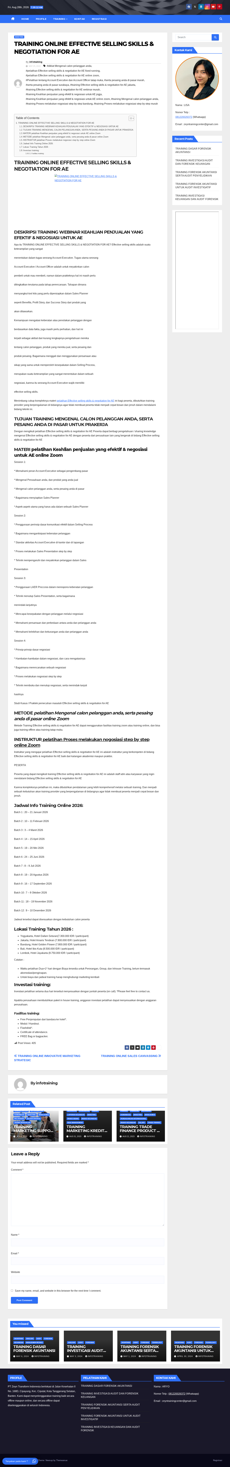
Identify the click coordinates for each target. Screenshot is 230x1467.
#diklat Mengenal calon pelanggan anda (69, 66)
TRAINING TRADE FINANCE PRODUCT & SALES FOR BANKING (140, 1131)
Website (15, 1272)
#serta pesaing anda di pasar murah (124, 80)
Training (59, 19)
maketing (19, 37)
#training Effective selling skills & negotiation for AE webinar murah (63, 89)
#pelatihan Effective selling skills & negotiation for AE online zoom (62, 75)
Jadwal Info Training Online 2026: (38, 143)
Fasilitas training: (37, 153)
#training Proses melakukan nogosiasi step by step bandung (59, 103)
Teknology (157, 1342)
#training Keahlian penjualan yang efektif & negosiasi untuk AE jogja (64, 94)
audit (38, 1338)
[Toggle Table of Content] (129, 118)
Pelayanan (19, 1118)
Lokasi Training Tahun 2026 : (36, 147)
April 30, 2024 (185, 1356)
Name (15, 1234)
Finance (124, 1111)
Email (15, 1253)
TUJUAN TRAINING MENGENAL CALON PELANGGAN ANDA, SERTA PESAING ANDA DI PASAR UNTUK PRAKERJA (78, 130)
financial (134, 1111)
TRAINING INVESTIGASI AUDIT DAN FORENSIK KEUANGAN (85, 1352)
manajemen (44, 1115)
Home (25, 19)
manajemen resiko (34, 1342)
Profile (41, 19)
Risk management (75, 1122)
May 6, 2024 (22, 1356)
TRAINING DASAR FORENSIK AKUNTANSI (34, 1348)
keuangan (71, 1111)
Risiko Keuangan (89, 1118)
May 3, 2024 (76, 1356)
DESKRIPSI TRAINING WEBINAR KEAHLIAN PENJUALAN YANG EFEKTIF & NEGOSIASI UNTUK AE (71, 126)
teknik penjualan (22, 1122)
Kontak (79, 19)
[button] (221, 19)
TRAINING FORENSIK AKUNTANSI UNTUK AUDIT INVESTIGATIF (193, 1350)
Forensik (48, 1338)
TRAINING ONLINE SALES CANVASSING (129, 1056)
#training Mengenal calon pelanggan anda (134, 99)
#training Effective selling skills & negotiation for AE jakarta (102, 85)
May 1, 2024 (130, 1356)
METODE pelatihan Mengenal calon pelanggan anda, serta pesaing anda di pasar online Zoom (65, 137)
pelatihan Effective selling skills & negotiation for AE (85, 400)
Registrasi (99, 19)
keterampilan (37, 1111)
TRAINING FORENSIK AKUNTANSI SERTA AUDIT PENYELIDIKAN (140, 1350)
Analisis (29, 1338)
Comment (17, 1169)
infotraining (35, 62)
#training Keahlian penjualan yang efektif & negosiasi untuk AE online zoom (68, 99)
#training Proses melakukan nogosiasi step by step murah (126, 103)
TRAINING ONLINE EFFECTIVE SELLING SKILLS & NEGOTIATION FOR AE (56, 123)
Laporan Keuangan (75, 1115)
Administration (21, 1111)
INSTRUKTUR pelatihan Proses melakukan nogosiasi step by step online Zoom (59, 140)
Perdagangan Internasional (133, 1118)
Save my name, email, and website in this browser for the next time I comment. (58, 1290)
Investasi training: (31, 150)
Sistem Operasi (33, 1118)
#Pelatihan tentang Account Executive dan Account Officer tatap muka (64, 80)
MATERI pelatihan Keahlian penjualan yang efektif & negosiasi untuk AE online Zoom (61, 133)
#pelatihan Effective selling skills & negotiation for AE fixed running (63, 70)
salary (141, 1122)
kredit (95, 1111)
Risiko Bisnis (73, 1118)
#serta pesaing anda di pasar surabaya (47, 85)
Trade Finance (154, 1122)
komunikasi (19, 1115)
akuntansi (18, 1338)
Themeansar (61, 1460)
